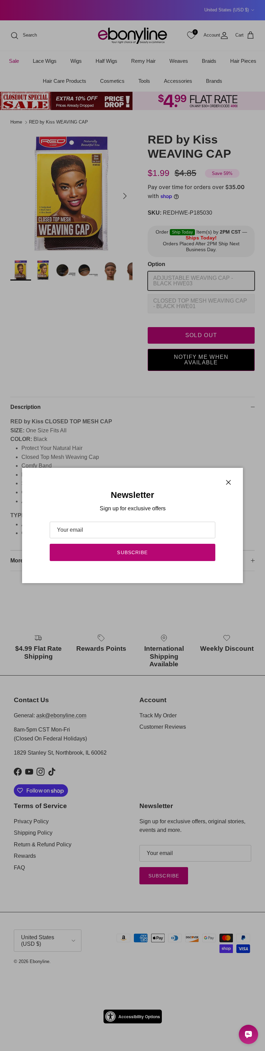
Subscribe (132, 552)
